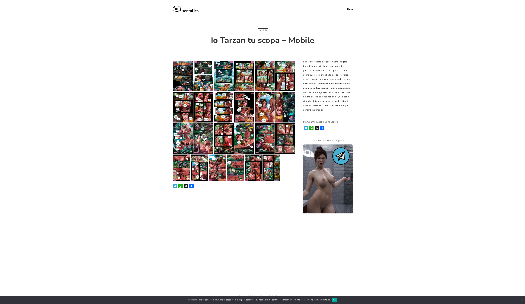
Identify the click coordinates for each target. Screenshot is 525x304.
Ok (334, 300)
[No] (521, 300)
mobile (263, 30)
